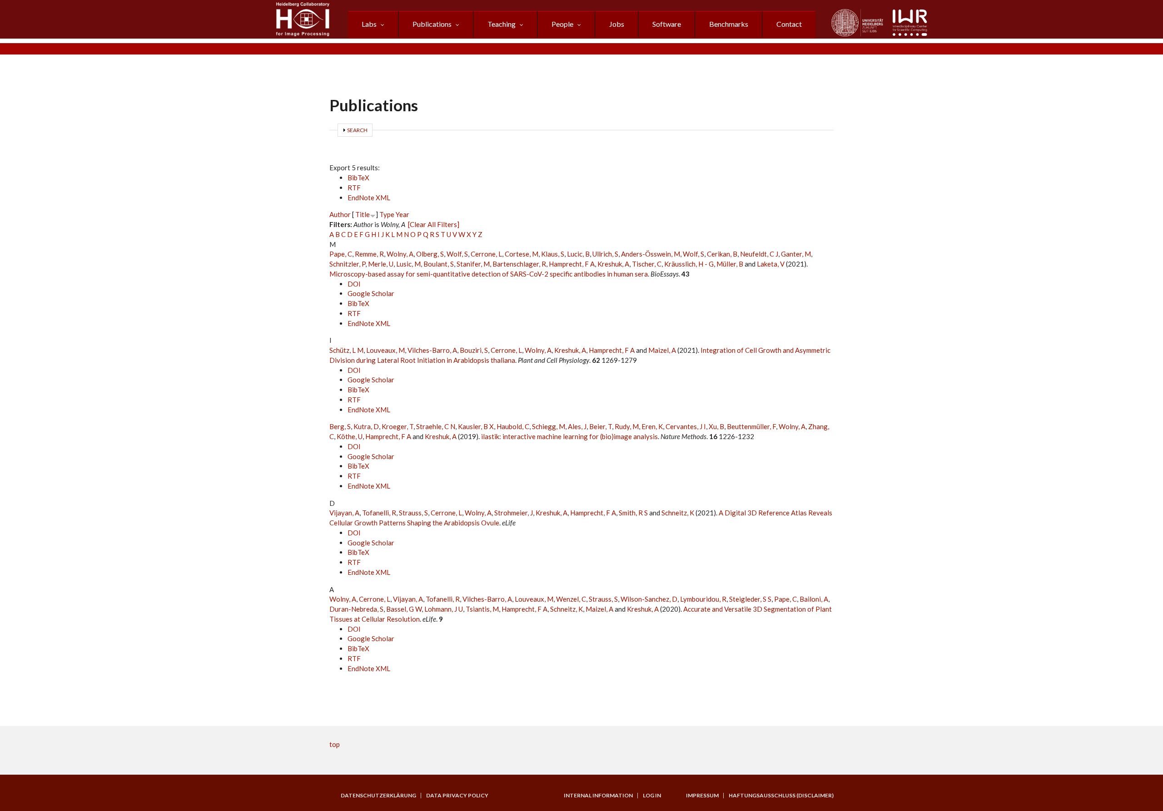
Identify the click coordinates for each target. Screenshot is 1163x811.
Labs (369, 24)
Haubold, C (513, 426)
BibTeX (358, 177)
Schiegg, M (548, 426)
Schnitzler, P (347, 264)
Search (357, 130)
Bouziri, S (474, 350)
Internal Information (598, 795)
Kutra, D (366, 426)
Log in (652, 795)
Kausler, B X (476, 426)
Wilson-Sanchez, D (649, 599)
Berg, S (340, 426)
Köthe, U (350, 436)
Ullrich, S (605, 254)
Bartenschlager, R (519, 264)
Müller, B (729, 264)
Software (666, 24)
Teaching (501, 24)
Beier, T (600, 426)
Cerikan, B (722, 254)
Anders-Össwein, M (650, 254)
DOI (354, 284)
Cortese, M (521, 254)
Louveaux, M (385, 350)
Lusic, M (408, 264)
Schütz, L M (346, 350)
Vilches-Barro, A (432, 350)
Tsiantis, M (482, 609)
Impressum (702, 795)
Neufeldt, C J (759, 254)
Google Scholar (371, 293)
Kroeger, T (397, 426)
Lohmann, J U (443, 609)
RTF (354, 187)
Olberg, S (430, 254)
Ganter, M (796, 254)
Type (386, 214)
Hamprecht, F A (572, 264)
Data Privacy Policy (457, 795)
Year (402, 214)
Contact (789, 24)
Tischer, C (646, 264)
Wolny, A (400, 254)
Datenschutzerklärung (378, 795)
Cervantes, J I (686, 426)
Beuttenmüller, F (751, 426)
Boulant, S (438, 264)
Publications (432, 24)
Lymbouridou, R (703, 599)
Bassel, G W (404, 609)
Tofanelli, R (379, 513)
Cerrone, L (486, 254)
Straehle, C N (435, 426)
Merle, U (380, 264)
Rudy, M (627, 426)
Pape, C (340, 254)
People (562, 24)
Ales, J (577, 426)
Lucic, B (578, 254)
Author (340, 214)
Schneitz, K (677, 513)
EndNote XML (369, 197)
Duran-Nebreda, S (356, 609)
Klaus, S (552, 254)
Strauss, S (413, 513)
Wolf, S (457, 254)
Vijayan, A (344, 513)
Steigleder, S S (750, 599)
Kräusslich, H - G (689, 264)
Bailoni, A (814, 599)
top (334, 744)
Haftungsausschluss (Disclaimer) (781, 795)
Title (362, 214)
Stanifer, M (473, 264)
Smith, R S (633, 513)
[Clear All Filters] (433, 224)
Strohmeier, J (513, 513)
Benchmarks (728, 24)
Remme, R (369, 254)
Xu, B (716, 426)
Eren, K (652, 426)
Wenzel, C (571, 599)
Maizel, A (662, 350)
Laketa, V (771, 264)
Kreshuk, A (613, 264)
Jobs (616, 24)
